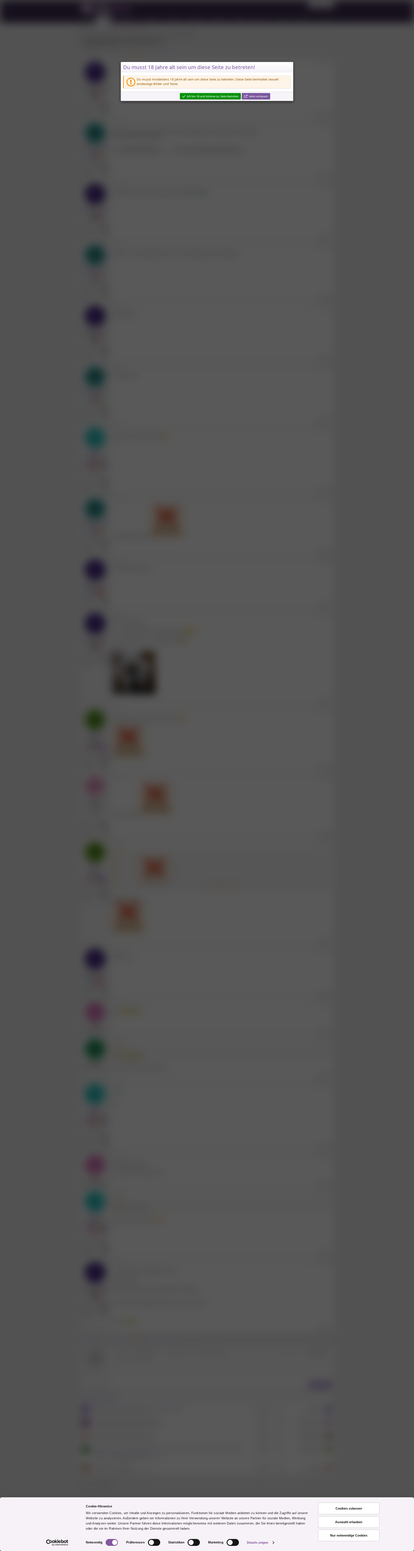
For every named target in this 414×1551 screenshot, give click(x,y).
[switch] (154, 1542)
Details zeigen (257, 1542)
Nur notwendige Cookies (348, 1535)
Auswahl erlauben (348, 1522)
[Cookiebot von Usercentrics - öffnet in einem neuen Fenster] (57, 1542)
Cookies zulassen (349, 1508)
